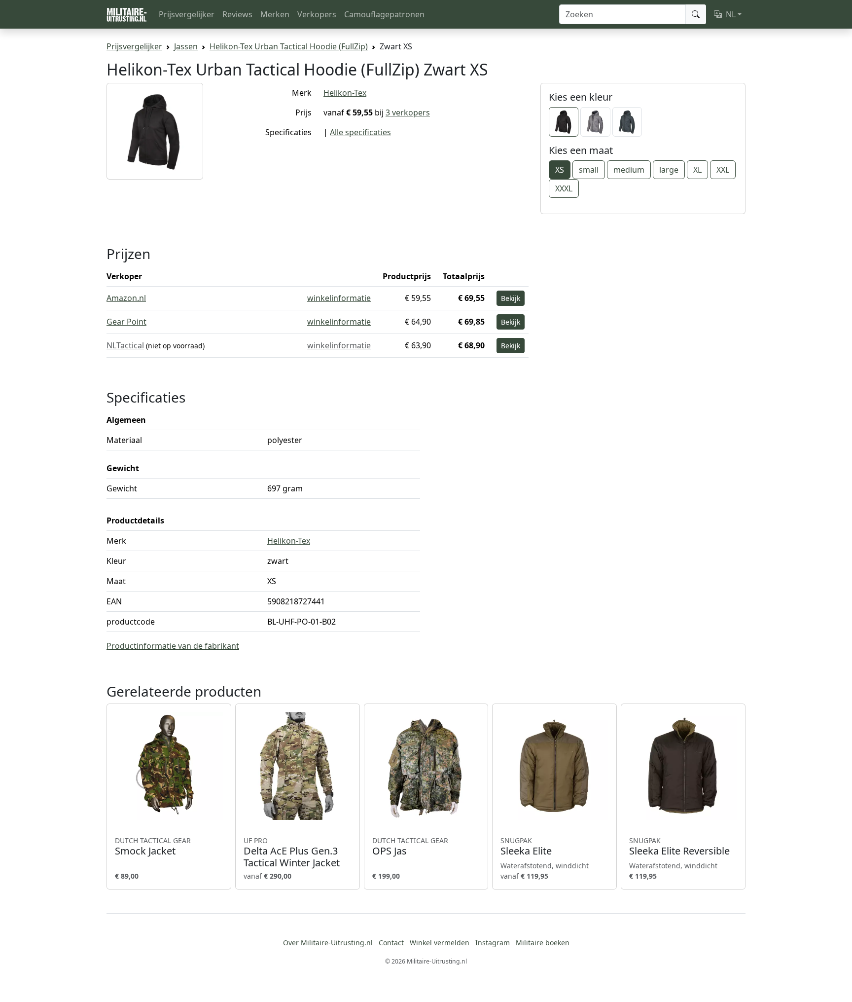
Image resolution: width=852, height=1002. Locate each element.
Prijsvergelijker (186, 14)
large (668, 169)
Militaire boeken (542, 942)
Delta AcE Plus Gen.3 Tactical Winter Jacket (292, 852)
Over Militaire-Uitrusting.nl (328, 942)
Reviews (237, 14)
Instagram (492, 942)
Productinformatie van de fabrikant (172, 645)
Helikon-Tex (344, 92)
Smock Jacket (153, 846)
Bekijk (510, 298)
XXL (722, 169)
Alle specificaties (360, 132)
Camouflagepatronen (384, 14)
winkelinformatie (339, 298)
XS (559, 169)
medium (628, 169)
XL (697, 169)
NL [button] (731, 14)
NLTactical (125, 345)
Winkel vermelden (439, 942)
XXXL (563, 188)
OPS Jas (410, 846)
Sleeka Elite (526, 846)
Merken (274, 14)
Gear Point (126, 321)
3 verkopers (408, 112)
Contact (391, 942)
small (589, 169)
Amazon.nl (126, 298)
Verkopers (316, 14)
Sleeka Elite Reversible (679, 846)
